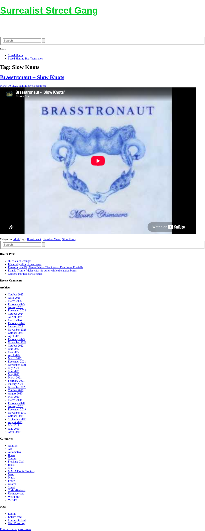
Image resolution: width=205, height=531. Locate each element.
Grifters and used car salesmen (25, 273)
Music (16, 239)
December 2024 (17, 310)
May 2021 (13, 374)
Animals (12, 445)
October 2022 (15, 345)
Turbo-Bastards (16, 490)
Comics (12, 458)
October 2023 (15, 332)
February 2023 (16, 339)
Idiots (11, 464)
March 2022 (15, 358)
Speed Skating (16, 55)
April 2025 (14, 297)
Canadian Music (52, 239)
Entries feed (15, 516)
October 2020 (15, 390)
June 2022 (13, 348)
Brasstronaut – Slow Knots (32, 77)
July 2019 (13, 425)
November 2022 (17, 342)
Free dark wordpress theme (15, 529)
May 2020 (13, 396)
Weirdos (12, 499)
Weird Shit (14, 496)
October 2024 (15, 313)
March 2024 (15, 320)
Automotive (14, 452)
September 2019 (17, 419)
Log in (12, 513)
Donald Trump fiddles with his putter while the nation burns (42, 270)
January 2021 (15, 383)
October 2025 (15, 294)
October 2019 (15, 415)
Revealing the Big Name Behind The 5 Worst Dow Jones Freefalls (45, 267)
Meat (11, 474)
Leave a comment (36, 85)
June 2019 (13, 428)
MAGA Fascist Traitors (21, 471)
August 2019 (15, 422)
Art (10, 448)
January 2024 (15, 326)
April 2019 (14, 431)
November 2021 (17, 364)
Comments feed (17, 520)
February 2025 (16, 304)
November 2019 (17, 412)
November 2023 (17, 329)
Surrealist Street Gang (49, 10)
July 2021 (13, 368)
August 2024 (15, 316)
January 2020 (15, 406)
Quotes (12, 483)
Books (11, 455)
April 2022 (14, 355)
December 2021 (17, 361)
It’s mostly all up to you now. (24, 264)
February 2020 (16, 403)
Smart (11, 487)
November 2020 (17, 387)
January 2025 (15, 307)
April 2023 (14, 336)
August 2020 (15, 393)
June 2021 (13, 371)
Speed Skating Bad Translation (25, 58)
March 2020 (15, 399)
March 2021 (15, 377)
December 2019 (17, 409)
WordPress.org (16, 523)
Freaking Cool (16, 461)
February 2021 (16, 380)
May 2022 (13, 352)
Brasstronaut (34, 239)
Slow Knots (68, 239)
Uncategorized (16, 493)
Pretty (11, 480)
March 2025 (15, 300)
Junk (10, 468)
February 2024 (16, 323)
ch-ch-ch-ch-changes (19, 261)
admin (22, 85)
